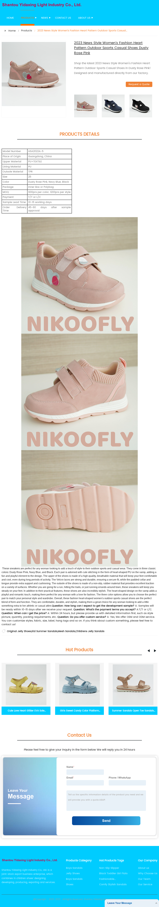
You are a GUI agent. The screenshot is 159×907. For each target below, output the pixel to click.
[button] (149, 650)
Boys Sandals (74, 868)
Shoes (69, 884)
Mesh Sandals (66, 631)
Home (10, 18)
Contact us (63, 18)
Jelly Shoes (73, 873)
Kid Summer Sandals (44, 631)
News (44, 18)
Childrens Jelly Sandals (90, 631)
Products (27, 18)
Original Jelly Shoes (19, 631)
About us (84, 18)
